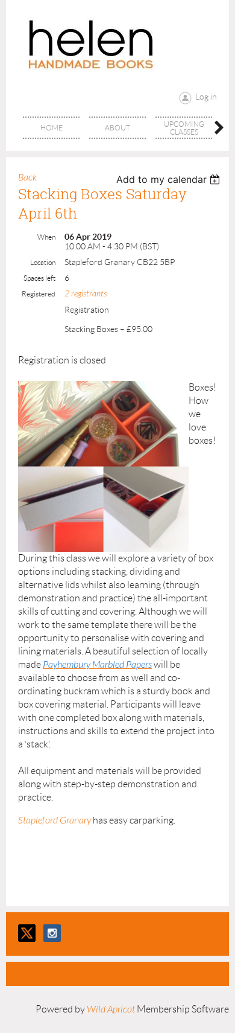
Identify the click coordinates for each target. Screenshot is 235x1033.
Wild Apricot (111, 1009)
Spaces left (39, 278)
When (46, 237)
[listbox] (169, 179)
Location (42, 262)
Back (27, 177)
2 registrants (85, 294)
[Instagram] (52, 933)
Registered (38, 294)
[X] (27, 933)
